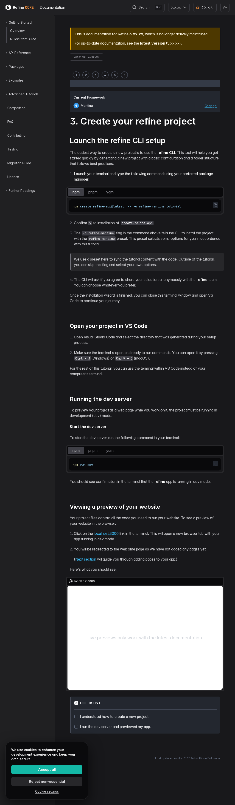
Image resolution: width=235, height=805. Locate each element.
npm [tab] (76, 192)
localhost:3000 (106, 533)
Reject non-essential (47, 781)
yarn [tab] (110, 192)
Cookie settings (47, 791)
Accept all (47, 769)
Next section (85, 559)
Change (211, 106)
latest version (152, 43)
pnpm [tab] (93, 192)
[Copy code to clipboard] (215, 205)
